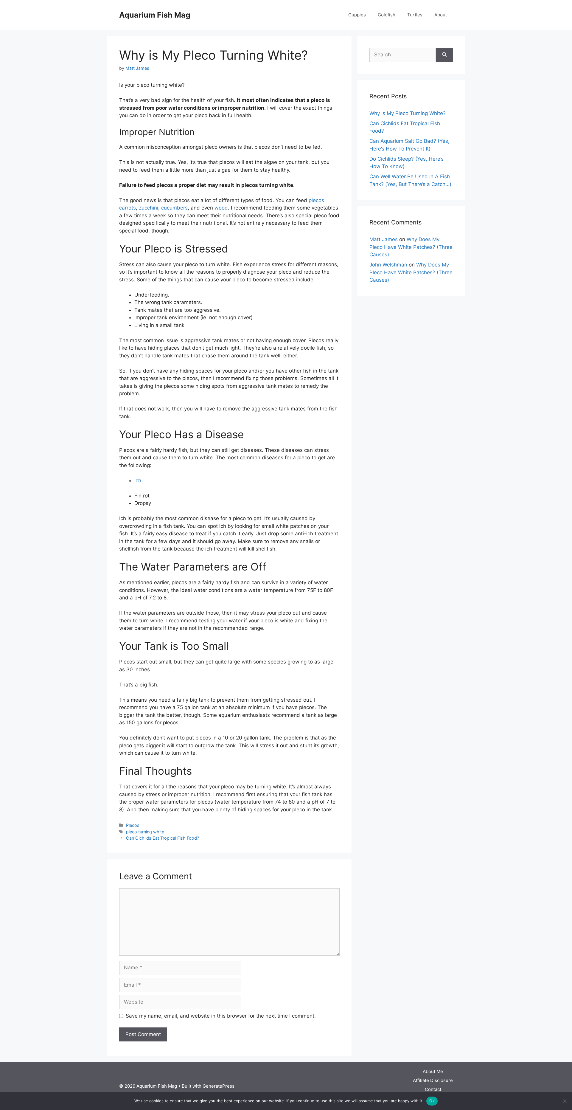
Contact (433, 1089)
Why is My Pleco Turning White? (407, 113)
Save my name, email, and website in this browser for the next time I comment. (221, 1016)
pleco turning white (145, 831)
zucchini (148, 208)
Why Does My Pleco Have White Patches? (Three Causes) (411, 247)
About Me (433, 1071)
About (440, 15)
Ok (432, 1100)
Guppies (357, 15)
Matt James (383, 239)
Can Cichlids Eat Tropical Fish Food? (162, 838)
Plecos (132, 825)
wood (221, 208)
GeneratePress (218, 1086)
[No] (565, 1101)
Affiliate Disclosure (433, 1080)
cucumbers (174, 208)
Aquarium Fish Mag (154, 14)
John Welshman (388, 265)
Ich (137, 480)
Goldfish (386, 15)
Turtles (414, 15)
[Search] (444, 55)
